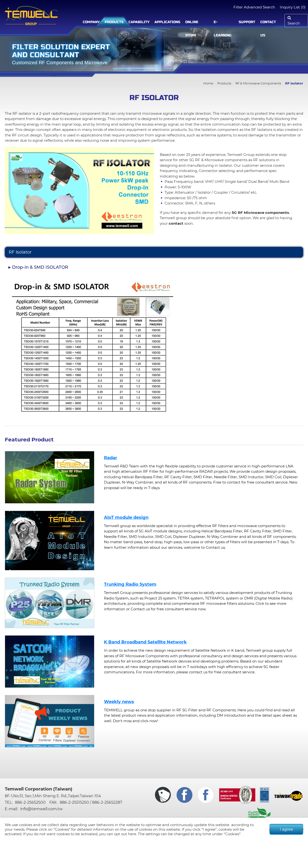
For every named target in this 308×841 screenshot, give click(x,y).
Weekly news (119, 701)
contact (176, 223)
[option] (49, 477)
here (132, 834)
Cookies (62, 829)
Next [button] (97, 477)
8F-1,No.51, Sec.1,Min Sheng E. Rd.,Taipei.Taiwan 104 (53, 796)
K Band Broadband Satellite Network (145, 642)
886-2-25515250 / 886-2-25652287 (91, 802)
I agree (286, 829)
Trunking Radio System (130, 584)
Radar (110, 457)
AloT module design (126, 517)
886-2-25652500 (30, 802)
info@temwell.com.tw (41, 809)
